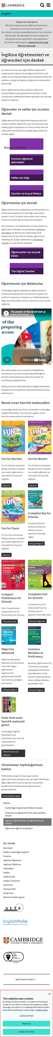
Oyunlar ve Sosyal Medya (26, 193)
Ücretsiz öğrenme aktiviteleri (22, 160)
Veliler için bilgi (20, 177)
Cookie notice (41, 1010)
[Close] (49, 994)
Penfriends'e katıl (11, 795)
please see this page (38, 42)
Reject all (26, 1023)
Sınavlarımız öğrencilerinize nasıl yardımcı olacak (25, 814)
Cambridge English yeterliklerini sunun (24, 807)
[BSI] (13, 968)
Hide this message (26, 45)
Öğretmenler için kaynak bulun (25, 253)
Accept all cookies (26, 1031)
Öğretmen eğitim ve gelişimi (19, 828)
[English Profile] (15, 930)
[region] (26, 1013)
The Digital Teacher (23, 271)
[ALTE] (13, 917)
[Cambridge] (13, 5)
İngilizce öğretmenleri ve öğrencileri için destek (24, 822)
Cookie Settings (26, 1015)
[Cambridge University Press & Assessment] (23, 949)
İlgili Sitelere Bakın (25, 979)
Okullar (6, 803)
